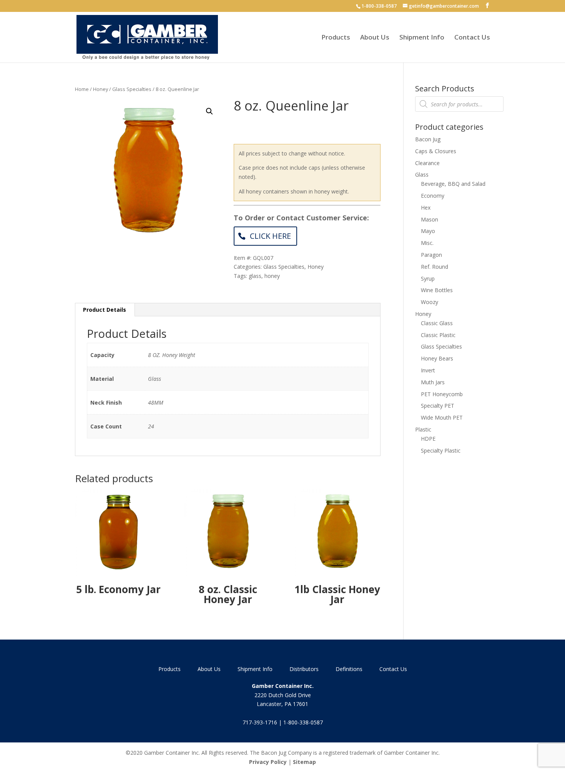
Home (82, 89)
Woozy (429, 302)
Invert (428, 370)
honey (272, 275)
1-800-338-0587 (379, 6)
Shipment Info (421, 38)
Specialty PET (437, 405)
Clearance (427, 163)
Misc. (427, 242)
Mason (429, 219)
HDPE (428, 438)
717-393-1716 (260, 722)
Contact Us (472, 38)
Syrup (428, 278)
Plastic (423, 429)
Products (335, 38)
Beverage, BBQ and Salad (453, 183)
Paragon (431, 254)
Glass (422, 174)
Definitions (349, 669)
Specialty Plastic (440, 450)
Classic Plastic (438, 335)
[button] (209, 111)
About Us (374, 38)
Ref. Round (434, 266)
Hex (425, 207)
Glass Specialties (131, 89)
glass (255, 275)
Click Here (270, 236)
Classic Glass (437, 323)
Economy (432, 195)
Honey (100, 89)
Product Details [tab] (104, 309)
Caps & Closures (435, 151)
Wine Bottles (437, 290)
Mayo (428, 231)
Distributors (304, 669)
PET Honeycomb (442, 394)
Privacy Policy (268, 761)
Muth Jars (433, 382)
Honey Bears (437, 358)
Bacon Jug (427, 139)
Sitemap (304, 761)
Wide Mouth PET (442, 417)
